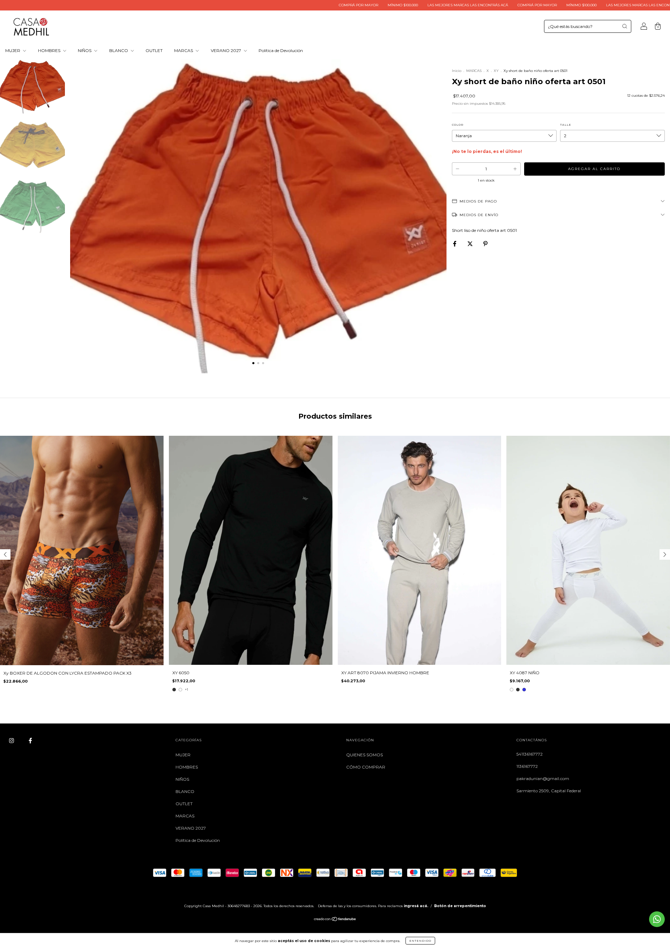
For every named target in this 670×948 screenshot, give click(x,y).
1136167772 (527, 766)
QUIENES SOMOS (364, 754)
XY (496, 70)
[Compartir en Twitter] (470, 243)
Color (457, 124)
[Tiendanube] (335, 920)
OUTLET (154, 50)
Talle (565, 124)
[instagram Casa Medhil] (12, 740)
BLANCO (119, 50)
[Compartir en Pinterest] (485, 243)
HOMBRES (49, 50)
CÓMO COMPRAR (365, 767)
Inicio (456, 70)
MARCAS (184, 50)
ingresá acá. (416, 906)
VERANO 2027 (226, 50)
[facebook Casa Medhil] (30, 740)
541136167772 (529, 754)
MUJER (13, 50)
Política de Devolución (281, 50)
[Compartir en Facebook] (455, 243)
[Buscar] (625, 26)
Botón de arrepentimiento (460, 906)
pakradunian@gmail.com (542, 778)
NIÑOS (85, 50)
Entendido (420, 940)
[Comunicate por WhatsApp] (657, 919)
